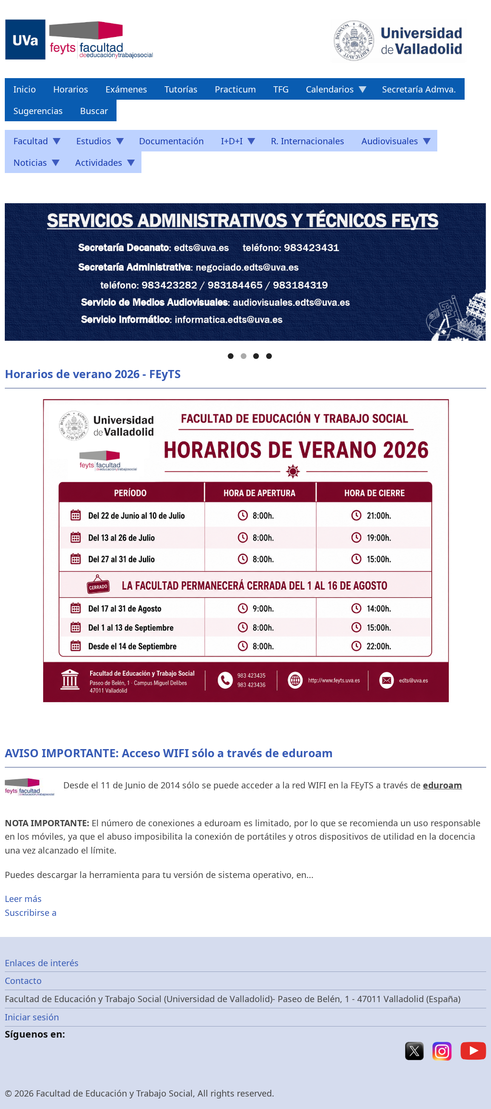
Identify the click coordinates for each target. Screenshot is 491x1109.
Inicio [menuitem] (24, 89)
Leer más (23, 898)
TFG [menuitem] (281, 89)
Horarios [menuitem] (70, 89)
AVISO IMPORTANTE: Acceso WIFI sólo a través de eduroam (169, 753)
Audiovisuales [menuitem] (385, 143)
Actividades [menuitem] (94, 165)
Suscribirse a (31, 912)
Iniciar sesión (32, 1017)
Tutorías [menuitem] (181, 89)
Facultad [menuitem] (26, 143)
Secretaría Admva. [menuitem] (419, 89)
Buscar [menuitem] (94, 110)
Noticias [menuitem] (26, 165)
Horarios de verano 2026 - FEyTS (93, 373)
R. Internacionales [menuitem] (307, 141)
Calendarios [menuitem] (325, 91)
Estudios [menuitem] (89, 143)
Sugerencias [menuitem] (38, 110)
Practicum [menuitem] (235, 89)
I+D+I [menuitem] (227, 143)
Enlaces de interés (42, 963)
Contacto (23, 980)
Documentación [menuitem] (171, 141)
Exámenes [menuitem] (126, 89)
